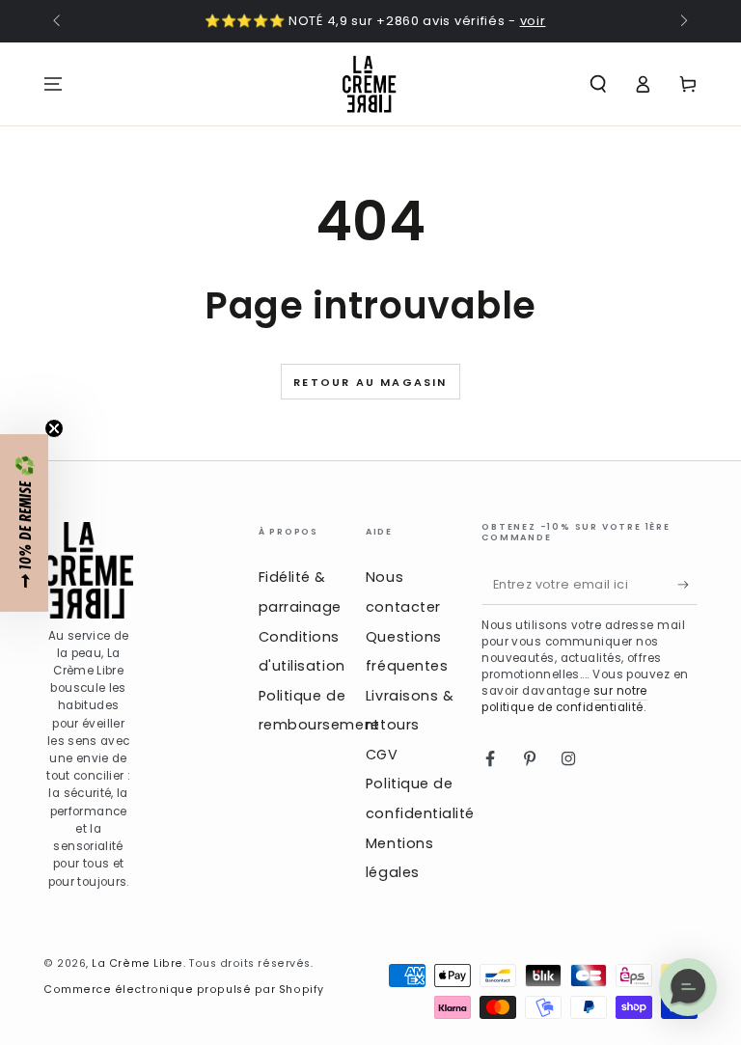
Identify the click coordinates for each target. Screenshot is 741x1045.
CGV (382, 754)
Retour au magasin (370, 382)
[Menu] (53, 84)
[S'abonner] (687, 584)
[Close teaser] (54, 428)
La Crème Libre (137, 963)
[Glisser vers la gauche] (58, 22)
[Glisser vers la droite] (683, 22)
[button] (24, 523)
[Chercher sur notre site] (597, 84)
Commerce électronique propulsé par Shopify (183, 989)
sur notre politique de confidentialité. (564, 699)
